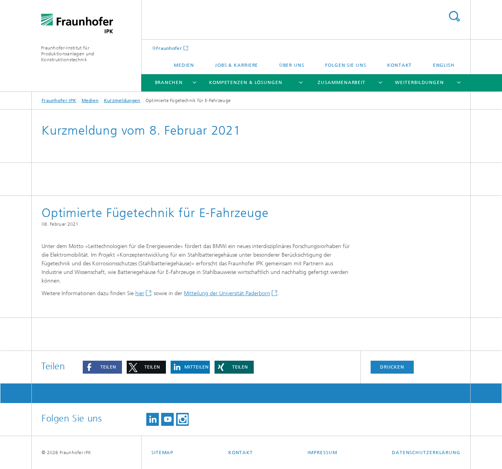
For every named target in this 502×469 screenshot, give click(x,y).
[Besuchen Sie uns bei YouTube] (167, 419)
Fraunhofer (169, 48)
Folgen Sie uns (345, 65)
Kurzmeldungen (122, 100)
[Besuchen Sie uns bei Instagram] (182, 419)
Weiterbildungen (419, 82)
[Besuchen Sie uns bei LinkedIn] (152, 419)
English (444, 65)
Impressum (322, 452)
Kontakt (399, 65)
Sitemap (162, 452)
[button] (102, 367)
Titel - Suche (454, 16)
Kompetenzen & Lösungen (245, 82)
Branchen (169, 82)
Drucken (392, 367)
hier (139, 293)
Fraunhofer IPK (59, 100)
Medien (184, 65)
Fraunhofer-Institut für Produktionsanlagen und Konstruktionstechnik (68, 53)
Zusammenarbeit (342, 82)
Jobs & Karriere (236, 65)
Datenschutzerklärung (426, 452)
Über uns (291, 65)
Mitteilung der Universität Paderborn (227, 293)
